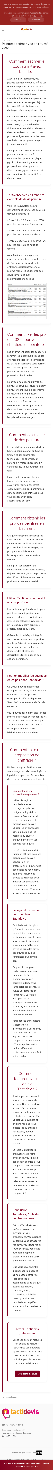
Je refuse (36, 20)
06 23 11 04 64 (11, 1436)
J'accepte (18, 20)
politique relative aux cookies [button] (32, 16)
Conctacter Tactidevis (12, 1425)
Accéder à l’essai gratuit (27, 1466)
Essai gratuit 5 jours (27, 1373)
